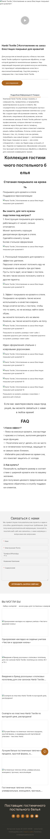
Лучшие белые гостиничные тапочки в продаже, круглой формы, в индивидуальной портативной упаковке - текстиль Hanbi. (23, 752)
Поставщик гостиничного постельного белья (25, 807)
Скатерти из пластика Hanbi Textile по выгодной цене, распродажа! (21, 715)
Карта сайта (28, 832)
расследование (12, 83)
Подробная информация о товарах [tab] (25, 95)
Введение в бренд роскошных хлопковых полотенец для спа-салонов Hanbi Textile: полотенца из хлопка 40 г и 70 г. (23, 678)
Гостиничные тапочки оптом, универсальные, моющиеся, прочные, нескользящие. (21, 789)
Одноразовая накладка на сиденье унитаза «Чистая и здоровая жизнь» (24, 641)
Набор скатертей (9, 606)
